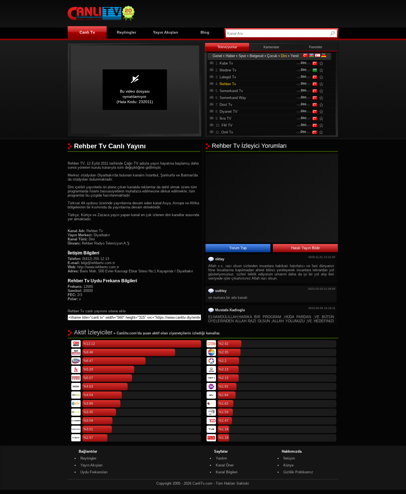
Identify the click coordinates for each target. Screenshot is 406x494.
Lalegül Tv (228, 77)
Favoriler (315, 47)
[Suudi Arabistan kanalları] (314, 70)
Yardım (221, 458)
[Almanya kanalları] (323, 56)
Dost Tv (226, 105)
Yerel (295, 56)
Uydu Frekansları (94, 472)
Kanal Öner (225, 465)
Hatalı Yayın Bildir (305, 248)
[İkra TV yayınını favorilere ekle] (322, 118)
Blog (205, 32)
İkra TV (225, 118)
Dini (284, 56)
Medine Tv (228, 70)
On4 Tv (227, 132)
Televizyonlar (227, 47)
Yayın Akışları (165, 32)
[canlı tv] (101, 22)
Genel (217, 56)
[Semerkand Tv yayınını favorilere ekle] (322, 90)
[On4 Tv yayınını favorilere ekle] (322, 132)
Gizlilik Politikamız (298, 472)
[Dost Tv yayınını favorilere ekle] (322, 104)
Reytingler (126, 32)
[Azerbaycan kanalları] (311, 56)
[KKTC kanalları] (317, 56)
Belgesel (256, 56)
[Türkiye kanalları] (305, 56)
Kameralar (271, 47)
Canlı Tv (87, 32)
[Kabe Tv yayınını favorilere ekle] (322, 63)
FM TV (227, 125)
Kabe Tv (226, 63)
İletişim (289, 458)
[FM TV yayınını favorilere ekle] (322, 125)
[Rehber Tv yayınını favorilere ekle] (322, 83)
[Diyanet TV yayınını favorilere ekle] (322, 111)
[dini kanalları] (300, 63)
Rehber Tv (228, 84)
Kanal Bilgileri (227, 472)
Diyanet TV (229, 111)
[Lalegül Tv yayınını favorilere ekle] (322, 77)
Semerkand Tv (231, 91)
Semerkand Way (233, 98)
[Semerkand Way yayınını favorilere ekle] (322, 97)
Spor (242, 56)
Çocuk (272, 56)
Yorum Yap (238, 248)
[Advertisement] (237, 13)
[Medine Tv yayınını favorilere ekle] (322, 70)
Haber (230, 56)
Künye (288, 465)
